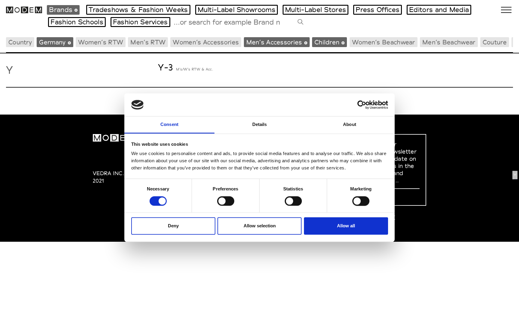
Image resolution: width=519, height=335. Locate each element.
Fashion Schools (76, 22)
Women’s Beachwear (383, 42)
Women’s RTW (100, 42)
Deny (173, 226)
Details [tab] (259, 124)
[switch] (225, 201)
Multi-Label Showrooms (236, 9)
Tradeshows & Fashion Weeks (138, 9)
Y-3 (165, 67)
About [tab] (349, 124)
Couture (495, 42)
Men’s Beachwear (448, 42)
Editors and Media (439, 9)
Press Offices (377, 9)
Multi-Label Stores (315, 9)
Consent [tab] (169, 124)
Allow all (346, 226)
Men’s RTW (147, 42)
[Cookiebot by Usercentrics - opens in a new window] (361, 104)
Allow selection (260, 226)
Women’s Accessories (206, 42)
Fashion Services (140, 22)
